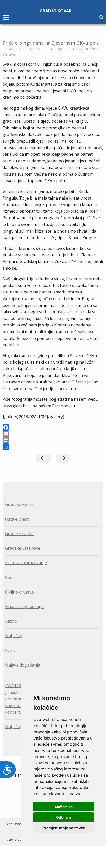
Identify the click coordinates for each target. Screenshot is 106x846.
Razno (11, 621)
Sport (10, 577)
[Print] (53, 440)
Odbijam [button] (63, 817)
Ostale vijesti (17, 519)
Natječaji (13, 635)
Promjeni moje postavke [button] (63, 828)
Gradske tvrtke (19, 533)
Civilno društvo (19, 592)
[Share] (53, 446)
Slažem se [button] (64, 806)
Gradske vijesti (19, 504)
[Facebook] (53, 427)
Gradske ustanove (22, 548)
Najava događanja (22, 665)
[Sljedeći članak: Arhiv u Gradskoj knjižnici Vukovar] (63, 458)
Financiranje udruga (24, 606)
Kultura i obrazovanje (26, 562)
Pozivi (10, 650)
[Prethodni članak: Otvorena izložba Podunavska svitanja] (43, 458)
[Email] (53, 434)
